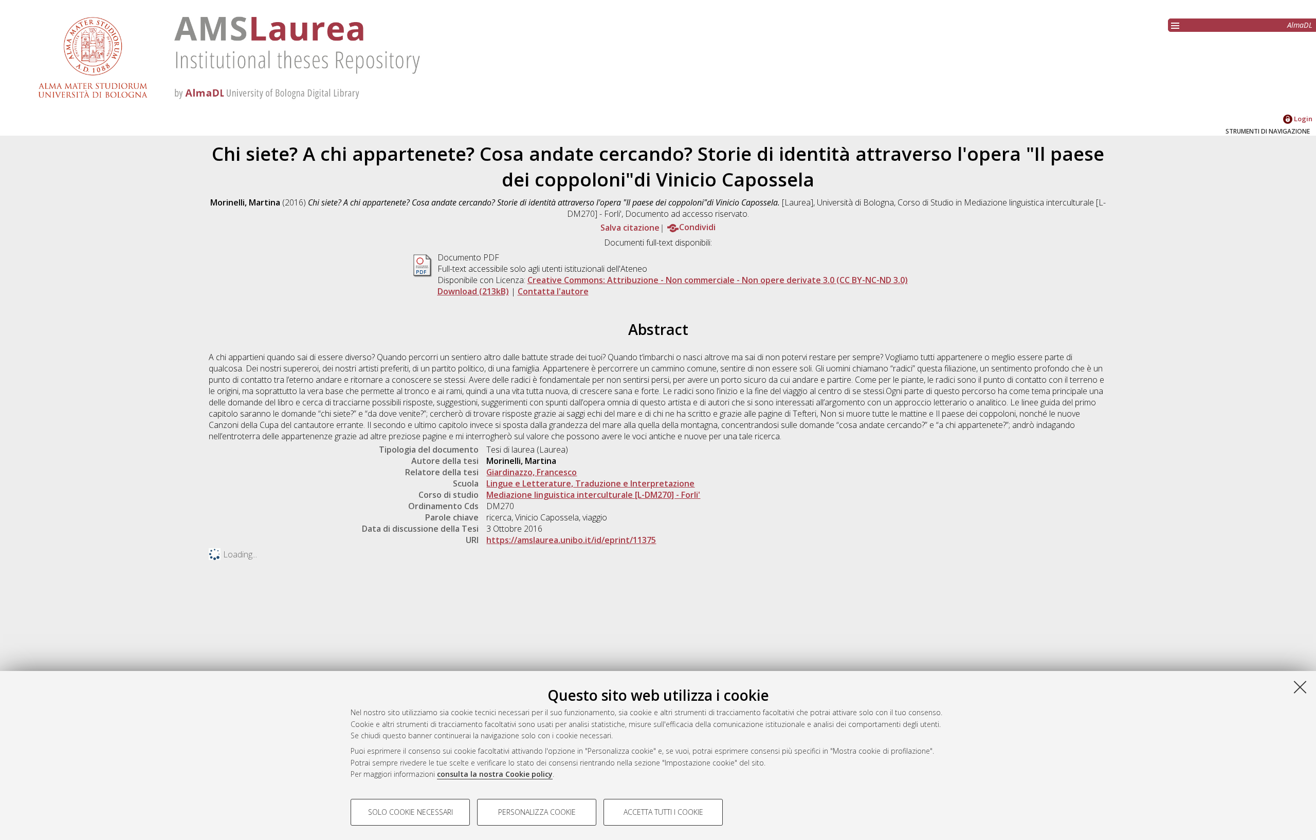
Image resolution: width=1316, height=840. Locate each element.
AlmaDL (1299, 25)
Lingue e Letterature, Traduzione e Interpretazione (590, 483)
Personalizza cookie (537, 812)
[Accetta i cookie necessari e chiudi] (1300, 687)
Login (1302, 118)
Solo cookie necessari (410, 812)
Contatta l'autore (553, 291)
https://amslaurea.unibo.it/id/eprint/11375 (571, 540)
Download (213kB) (473, 291)
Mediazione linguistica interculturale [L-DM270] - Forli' (593, 494)
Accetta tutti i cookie (663, 812)
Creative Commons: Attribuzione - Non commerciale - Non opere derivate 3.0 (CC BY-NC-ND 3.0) (717, 280)
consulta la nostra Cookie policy (495, 774)
